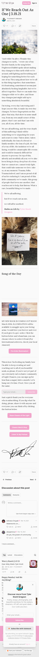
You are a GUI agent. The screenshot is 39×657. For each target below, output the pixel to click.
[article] (19, 566)
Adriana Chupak (12, 521)
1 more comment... (8, 544)
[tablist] (11, 495)
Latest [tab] (10, 555)
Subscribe (26, 3)
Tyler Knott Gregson (14, 18)
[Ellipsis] (36, 520)
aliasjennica (10, 532)
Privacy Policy (26, 638)
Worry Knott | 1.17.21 (11, 561)
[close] (32, 584)
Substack (10, 654)
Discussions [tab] (18, 555)
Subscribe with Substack (21, 628)
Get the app (28, 651)
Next (32, 480)
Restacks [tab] (16, 495)
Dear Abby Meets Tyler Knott (12, 564)
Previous (8, 480)
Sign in (34, 3)
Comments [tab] (7, 495)
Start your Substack (15, 651)
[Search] (35, 555)
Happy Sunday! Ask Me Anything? (12, 578)
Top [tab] (4, 555)
